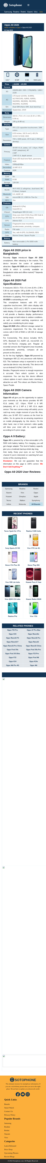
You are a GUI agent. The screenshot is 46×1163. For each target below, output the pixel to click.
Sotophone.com (18, 1161)
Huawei (9, 496)
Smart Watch (9, 1108)
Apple (36, 496)
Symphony (36, 500)
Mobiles (12, 27)
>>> (40, 12)
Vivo (35, 12)
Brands (7, 1104)
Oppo (19, 27)
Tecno (8, 500)
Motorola (22, 504)
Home (6, 27)
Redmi (23, 12)
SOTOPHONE (25, 1080)
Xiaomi (30, 12)
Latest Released (10, 1146)
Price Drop (8, 1149)
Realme (16, 12)
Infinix (9, 504)
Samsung (8, 12)
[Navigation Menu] (28, 5)
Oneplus (22, 496)
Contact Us (8, 1111)
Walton (22, 500)
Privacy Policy (9, 1115)
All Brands (36, 504)
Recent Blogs (9, 1157)
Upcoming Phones (11, 1153)
